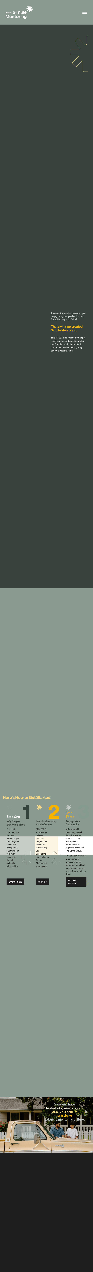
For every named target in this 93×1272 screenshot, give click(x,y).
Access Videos (72, 882)
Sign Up (42, 881)
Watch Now (15, 881)
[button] (26, 332)
